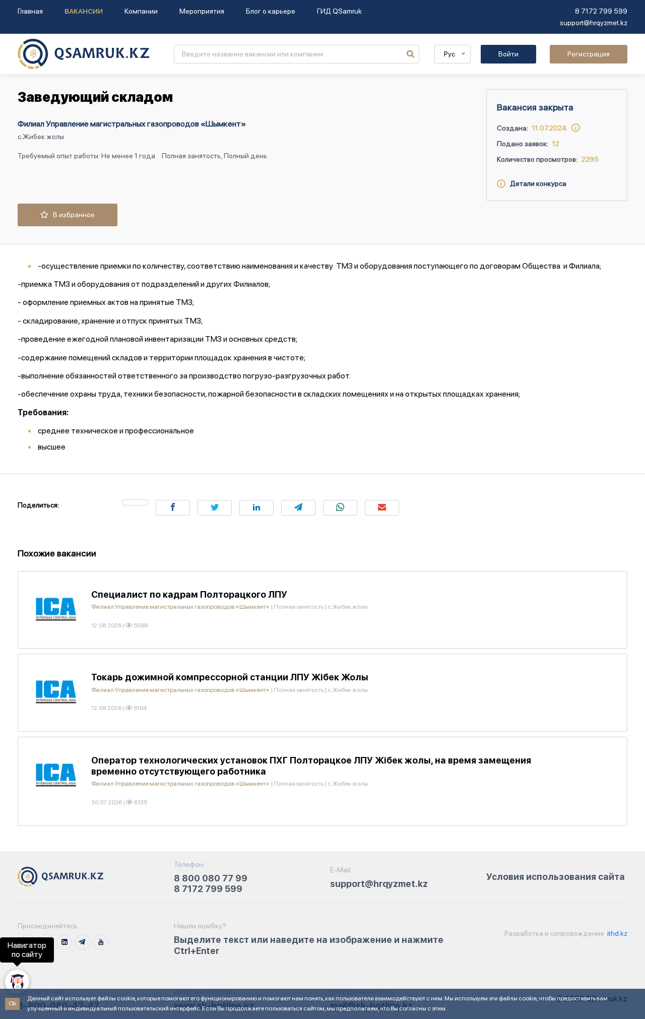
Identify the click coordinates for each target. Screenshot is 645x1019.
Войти (508, 54)
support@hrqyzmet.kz (593, 23)
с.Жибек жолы (41, 137)
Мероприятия (201, 11)
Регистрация (588, 54)
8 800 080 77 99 (210, 878)
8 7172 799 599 (601, 11)
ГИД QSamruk (339, 11)
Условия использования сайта (555, 876)
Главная (30, 11)
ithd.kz (616, 933)
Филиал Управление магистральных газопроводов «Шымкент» (132, 124)
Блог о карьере (270, 11)
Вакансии (83, 11)
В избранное (71, 215)
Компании (141, 11)
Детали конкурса (535, 183)
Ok (12, 1003)
